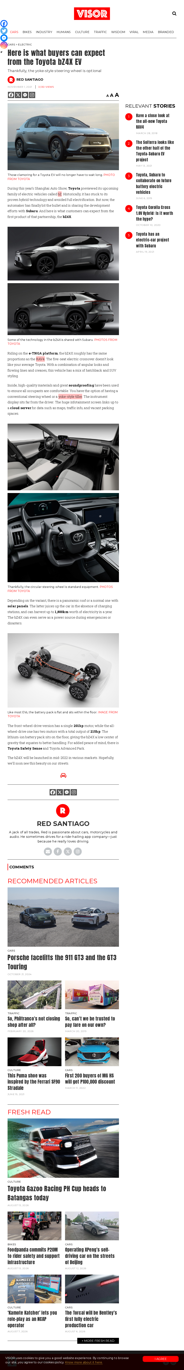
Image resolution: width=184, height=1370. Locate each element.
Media (148, 32)
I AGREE (161, 1359)
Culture (82, 32)
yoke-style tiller (70, 396)
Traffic (100, 32)
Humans (64, 32)
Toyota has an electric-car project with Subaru (152, 240)
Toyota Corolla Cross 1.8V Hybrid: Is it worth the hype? (154, 213)
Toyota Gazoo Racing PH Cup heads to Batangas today (57, 1193)
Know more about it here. (84, 1362)
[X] (18, 95)
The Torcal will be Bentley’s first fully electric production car (91, 1318)
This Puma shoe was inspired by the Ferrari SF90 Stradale (34, 1081)
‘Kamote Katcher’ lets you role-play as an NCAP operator (32, 1318)
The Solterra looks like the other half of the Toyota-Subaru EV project (155, 151)
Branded (166, 32)
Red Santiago (30, 80)
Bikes (27, 32)
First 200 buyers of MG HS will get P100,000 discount (90, 1078)
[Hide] (1, 52)
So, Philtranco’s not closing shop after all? (34, 1021)
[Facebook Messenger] (25, 95)
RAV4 (40, 359)
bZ (60, 194)
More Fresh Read (99, 1341)
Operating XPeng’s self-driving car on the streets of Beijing (90, 1255)
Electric (25, 44)
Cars (14, 32)
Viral (134, 32)
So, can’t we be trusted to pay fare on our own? (90, 1021)
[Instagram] (32, 95)
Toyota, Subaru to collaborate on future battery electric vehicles (153, 183)
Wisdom (118, 32)
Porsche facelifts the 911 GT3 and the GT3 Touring (62, 962)
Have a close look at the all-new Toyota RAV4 (152, 121)
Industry (44, 32)
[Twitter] (4, 30)
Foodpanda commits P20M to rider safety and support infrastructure (34, 1255)
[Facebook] (11, 95)
